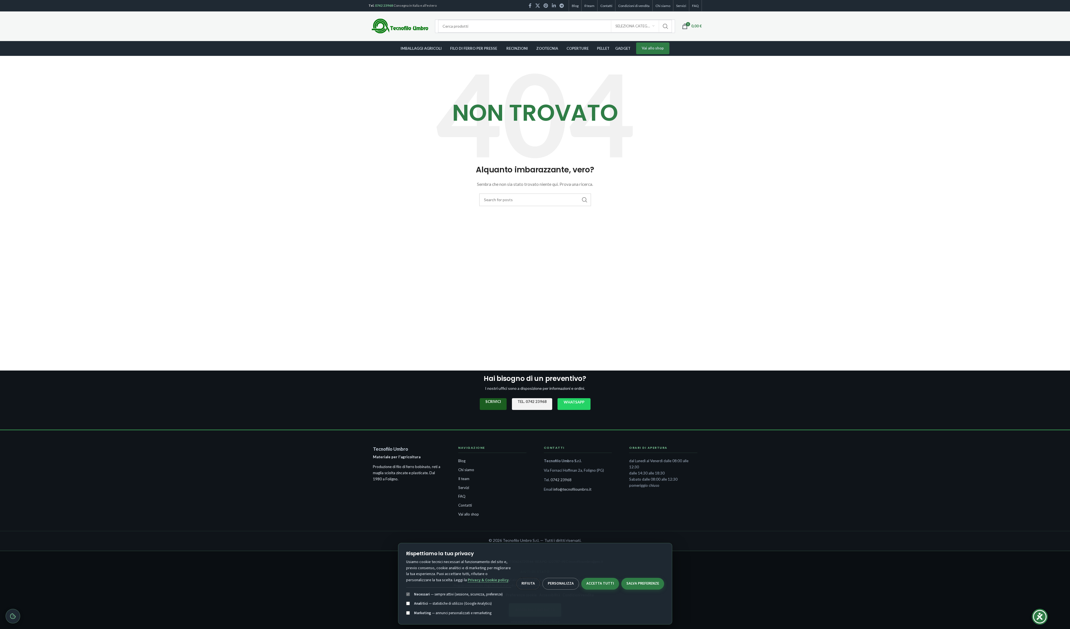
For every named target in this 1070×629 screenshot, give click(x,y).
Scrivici (493, 401)
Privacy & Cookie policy (488, 580)
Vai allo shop (653, 48)
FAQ (461, 496)
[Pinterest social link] (546, 5)
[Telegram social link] (562, 5)
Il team (463, 478)
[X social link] (537, 5)
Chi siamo (466, 469)
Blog (461, 461)
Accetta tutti (600, 583)
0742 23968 (384, 5)
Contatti (465, 505)
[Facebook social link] (530, 5)
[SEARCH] (665, 26)
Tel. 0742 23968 (532, 401)
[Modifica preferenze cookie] (13, 616)
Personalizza (561, 583)
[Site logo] (400, 26)
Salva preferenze (642, 583)
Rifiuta (528, 583)
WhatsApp (574, 402)
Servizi (463, 487)
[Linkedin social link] (554, 5)
